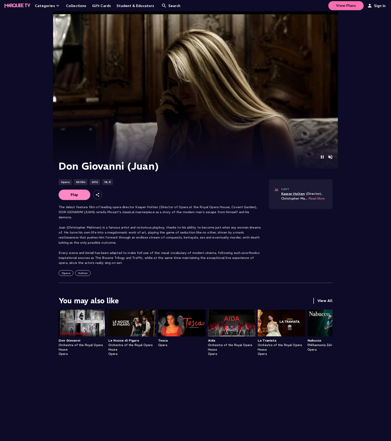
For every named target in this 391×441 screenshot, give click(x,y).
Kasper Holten (293, 194)
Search (174, 5)
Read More (317, 198)
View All (324, 301)
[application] (195, 91)
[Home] (17, 5)
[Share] (97, 194)
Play (74, 195)
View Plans (346, 5)
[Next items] (327, 335)
